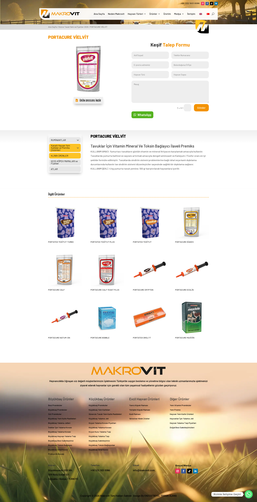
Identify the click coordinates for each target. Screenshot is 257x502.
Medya (177, 13)
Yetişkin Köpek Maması (139, 409)
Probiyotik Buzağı (56, 454)
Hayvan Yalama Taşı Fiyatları (183, 423)
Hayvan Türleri (135, 13)
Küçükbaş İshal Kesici (98, 449)
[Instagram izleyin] (202, 3)
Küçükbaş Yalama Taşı (99, 436)
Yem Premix (175, 409)
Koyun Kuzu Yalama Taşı (100, 431)
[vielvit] (88, 96)
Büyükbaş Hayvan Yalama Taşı (62, 436)
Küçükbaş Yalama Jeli (99, 418)
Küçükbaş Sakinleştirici (99, 440)
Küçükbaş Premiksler (98, 405)
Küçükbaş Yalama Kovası (100, 427)
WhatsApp (144, 115)
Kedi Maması (135, 414)
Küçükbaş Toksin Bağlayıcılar (102, 445)
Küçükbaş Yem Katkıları (99, 409)
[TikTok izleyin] (211, 3)
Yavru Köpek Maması (138, 405)
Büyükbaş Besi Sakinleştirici (60, 440)
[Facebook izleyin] (207, 3)
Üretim (167, 13)
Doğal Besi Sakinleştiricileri (182, 427)
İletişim (191, 13)
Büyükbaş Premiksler (57, 409)
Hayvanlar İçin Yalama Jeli (181, 418)
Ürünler (153, 13)
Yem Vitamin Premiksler (180, 405)
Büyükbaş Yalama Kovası (59, 431)
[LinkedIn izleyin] (216, 3)
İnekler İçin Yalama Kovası (60, 427)
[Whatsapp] (249, 494)
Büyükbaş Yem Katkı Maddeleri (62, 418)
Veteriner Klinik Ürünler (139, 418)
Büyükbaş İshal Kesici (58, 449)
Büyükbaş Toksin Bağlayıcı (60, 445)
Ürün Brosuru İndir (90, 100)
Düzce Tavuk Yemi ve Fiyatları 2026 (73, 27)
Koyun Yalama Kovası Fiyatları (102, 423)
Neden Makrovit (116, 13)
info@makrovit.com (144, 470)
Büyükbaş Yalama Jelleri (59, 423)
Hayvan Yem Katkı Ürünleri (182, 414)
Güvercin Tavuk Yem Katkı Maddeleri (105, 414)
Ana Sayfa (99, 13)
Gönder (201, 107)
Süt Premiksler (55, 414)
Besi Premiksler (55, 405)
